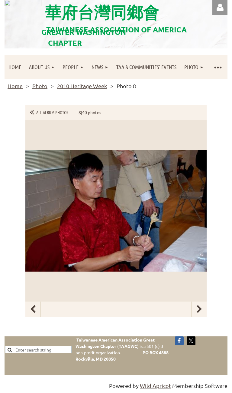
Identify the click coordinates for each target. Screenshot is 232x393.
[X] (191, 340)
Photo (39, 86)
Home (15, 86)
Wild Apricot (155, 385)
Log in (219, 7)
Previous (32, 309)
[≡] (217, 67)
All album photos (52, 112)
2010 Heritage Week (82, 86)
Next (199, 309)
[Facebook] (179, 340)
